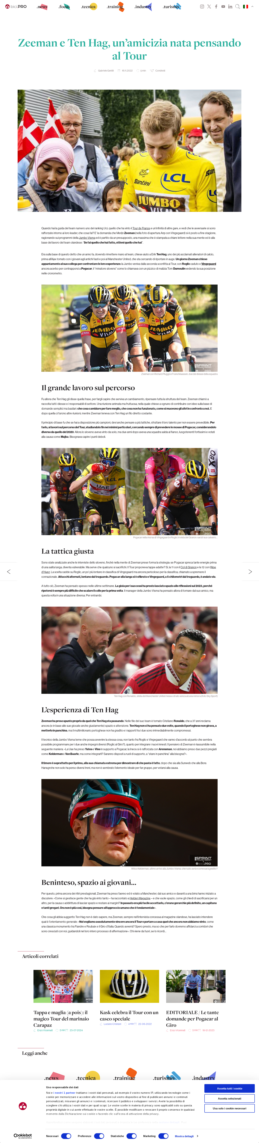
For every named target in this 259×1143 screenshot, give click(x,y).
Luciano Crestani (112, 1024)
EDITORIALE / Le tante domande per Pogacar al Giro (192, 1018)
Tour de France (141, 228)
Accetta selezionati (229, 1098)
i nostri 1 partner (64, 1092)
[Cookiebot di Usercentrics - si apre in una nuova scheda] (22, 1136)
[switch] (99, 1136)
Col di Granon (189, 567)
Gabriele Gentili (106, 70)
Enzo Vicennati (45, 1030)
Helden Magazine (140, 898)
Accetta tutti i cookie (229, 1088)
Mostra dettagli (184, 1136)
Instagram (202, 6)
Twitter (209, 6)
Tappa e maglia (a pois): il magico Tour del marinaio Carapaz (61, 1018)
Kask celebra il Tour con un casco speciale (129, 1015)
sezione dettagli (169, 1122)
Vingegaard (208, 264)
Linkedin (230, 6)
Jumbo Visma (87, 237)
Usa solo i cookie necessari (229, 1108)
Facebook (216, 6)
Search (237, 6)
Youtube (223, 6)
